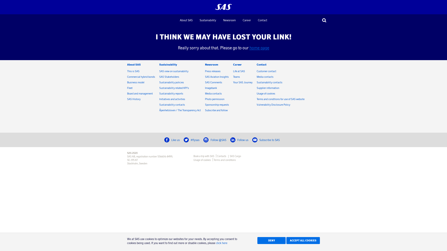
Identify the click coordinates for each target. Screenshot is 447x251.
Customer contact (266, 71)
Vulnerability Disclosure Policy (274, 104)
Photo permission (214, 99)
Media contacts (213, 93)
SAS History (134, 99)
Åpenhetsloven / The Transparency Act (180, 110)
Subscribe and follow (216, 110)
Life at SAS (239, 71)
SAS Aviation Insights (217, 76)
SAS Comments (213, 82)
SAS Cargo (235, 156)
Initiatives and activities (172, 99)
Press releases (213, 71)
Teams (236, 76)
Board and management (140, 93)
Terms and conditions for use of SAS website (281, 99)
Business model (135, 82)
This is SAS (133, 71)
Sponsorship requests (217, 104)
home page (259, 47)
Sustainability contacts (172, 104)
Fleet (130, 88)
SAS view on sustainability (173, 71)
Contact (262, 20)
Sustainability (208, 20)
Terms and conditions (225, 160)
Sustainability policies (171, 82)
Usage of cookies (266, 93)
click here (221, 243)
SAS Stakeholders (169, 76)
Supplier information (268, 88)
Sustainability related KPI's (174, 88)
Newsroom (229, 20)
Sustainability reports (171, 93)
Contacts (221, 156)
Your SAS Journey (242, 82)
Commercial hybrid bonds (141, 76)
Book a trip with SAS (203, 156)
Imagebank (211, 88)
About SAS (186, 20)
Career (247, 20)
